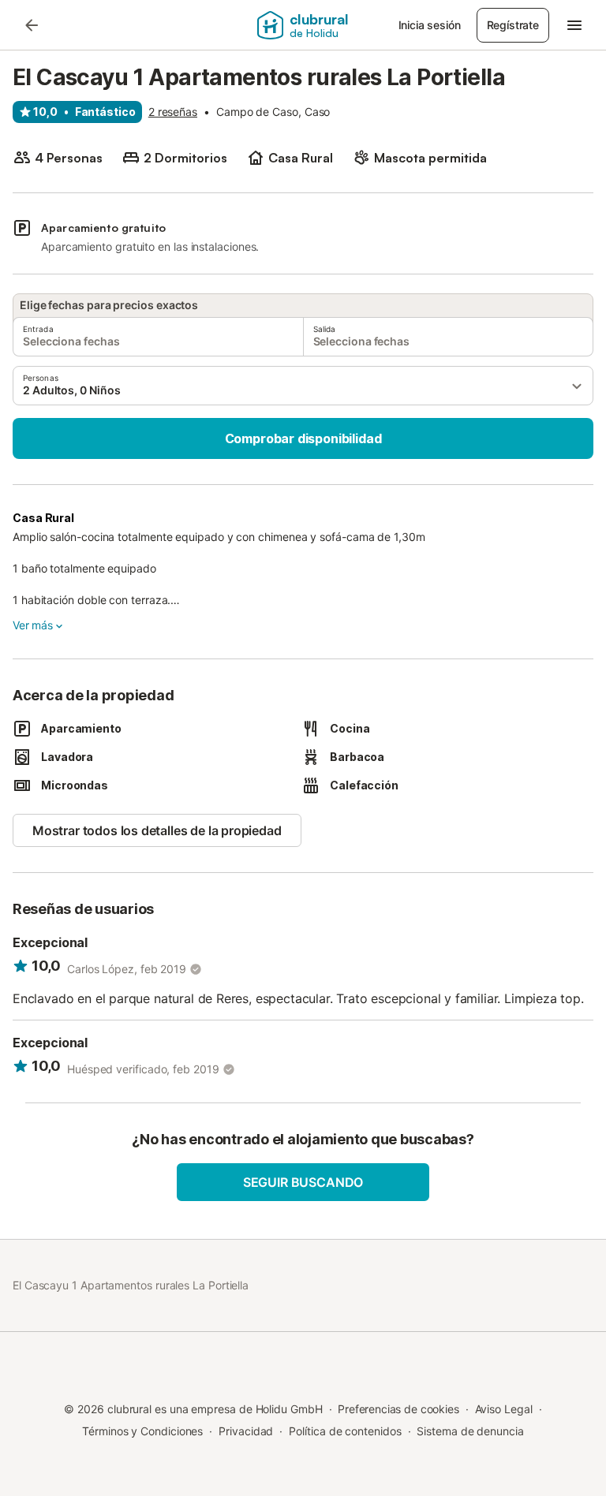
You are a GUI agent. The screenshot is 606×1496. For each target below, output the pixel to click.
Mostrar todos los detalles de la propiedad (157, 830)
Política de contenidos (345, 1431)
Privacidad (246, 1431)
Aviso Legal (504, 1409)
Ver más (33, 625)
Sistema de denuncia (470, 1431)
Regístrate (513, 25)
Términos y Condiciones (142, 1431)
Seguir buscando (303, 1182)
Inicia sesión (429, 25)
